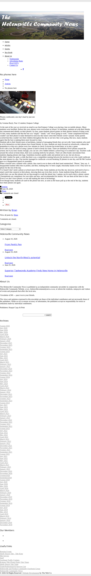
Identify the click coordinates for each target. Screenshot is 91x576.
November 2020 (6, 473)
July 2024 (3, 379)
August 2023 (5, 403)
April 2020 (4, 488)
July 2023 (3, 405)
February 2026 (5, 339)
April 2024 (4, 386)
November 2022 (6, 422)
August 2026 (5, 326)
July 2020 (3, 482)
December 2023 (6, 394)
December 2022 (6, 420)
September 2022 (6, 426)
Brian (4, 191)
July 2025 (3, 354)
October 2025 (5, 347)
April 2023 (4, 411)
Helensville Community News (11, 571)
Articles (7, 45)
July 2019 (3, 508)
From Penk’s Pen (13, 244)
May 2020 (4, 486)
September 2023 (6, 401)
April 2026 (4, 334)
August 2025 (5, 352)
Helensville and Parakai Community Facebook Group (20, 569)
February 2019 (5, 518)
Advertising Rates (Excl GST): (16, 62)
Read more (9, 250)
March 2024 (4, 388)
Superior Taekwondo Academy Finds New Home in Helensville (36, 270)
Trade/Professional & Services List (13, 567)
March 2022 (4, 439)
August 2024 (5, 377)
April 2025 (4, 360)
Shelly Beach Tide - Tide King (11, 554)
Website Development (31, 573)
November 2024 (6, 371)
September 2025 (6, 349)
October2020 (5, 476)
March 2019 (4, 516)
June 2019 (4, 510)
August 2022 (5, 429)
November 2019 (6, 499)
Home (7, 42)
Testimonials (14, 59)
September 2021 (6, 452)
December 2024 (6, 369)
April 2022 (4, 437)
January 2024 (5, 392)
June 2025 (4, 356)
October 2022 (5, 424)
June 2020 (4, 484)
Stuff (2, 558)
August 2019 (5, 506)
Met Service (4, 556)
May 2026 (4, 332)
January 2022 (5, 444)
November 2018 (6, 525)
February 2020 (5, 493)
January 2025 (5, 367)
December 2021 (6, 446)
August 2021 (5, 454)
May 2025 (4, 358)
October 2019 (5, 501)
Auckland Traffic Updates (9, 560)
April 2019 (4, 514)
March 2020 (4, 491)
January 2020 (5, 495)
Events (7, 49)
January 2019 (5, 520)
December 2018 (6, 523)
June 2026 (4, 330)
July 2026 (3, 328)
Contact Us (13, 65)
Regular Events (5, 552)
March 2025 (4, 362)
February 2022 (5, 441)
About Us (8, 56)
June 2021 (4, 458)
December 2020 (6, 471)
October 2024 (5, 373)
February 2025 (5, 364)
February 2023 (5, 416)
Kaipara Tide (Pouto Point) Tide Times (14, 562)
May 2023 (4, 409)
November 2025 (6, 345)
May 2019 (4, 512)
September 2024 (6, 375)
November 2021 (6, 448)
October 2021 (5, 450)
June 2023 (4, 407)
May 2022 (4, 435)
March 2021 (4, 465)
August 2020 (5, 480)
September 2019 (6, 503)
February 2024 (5, 390)
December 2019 (6, 497)
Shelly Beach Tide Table (9, 564)
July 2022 (3, 431)
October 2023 (5, 399)
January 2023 (5, 418)
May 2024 (4, 384)
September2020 (6, 478)
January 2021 (5, 469)
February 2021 (5, 467)
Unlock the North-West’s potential (22, 257)
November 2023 (6, 396)
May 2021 (4, 461)
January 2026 (5, 341)
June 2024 (4, 382)
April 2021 (4, 463)
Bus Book (8, 52)
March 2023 (4, 414)
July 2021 (3, 456)
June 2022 (4, 433)
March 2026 (4, 337)
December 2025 (6, 343)
